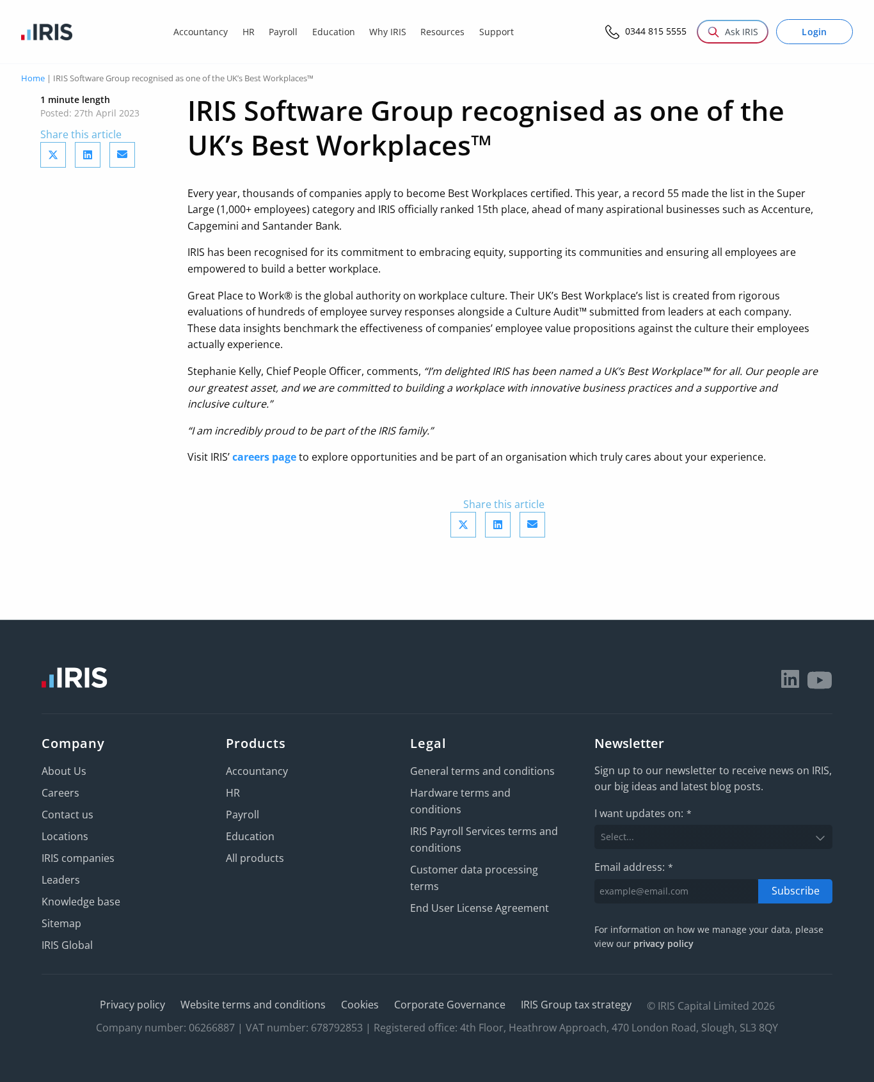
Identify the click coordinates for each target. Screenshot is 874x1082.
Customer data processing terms (474, 878)
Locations (65, 836)
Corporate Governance (449, 1005)
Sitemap (61, 923)
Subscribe (796, 891)
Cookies (360, 1005)
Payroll (242, 815)
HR (233, 793)
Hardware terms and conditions (460, 801)
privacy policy (663, 943)
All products (255, 858)
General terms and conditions (482, 771)
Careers (60, 793)
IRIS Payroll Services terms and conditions (484, 839)
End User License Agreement (479, 908)
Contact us (67, 815)
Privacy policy (132, 1005)
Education (250, 836)
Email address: (633, 867)
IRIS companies (78, 858)
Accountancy (257, 771)
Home (33, 78)
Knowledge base (81, 902)
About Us (64, 771)
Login (814, 32)
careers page (264, 457)
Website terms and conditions (253, 1005)
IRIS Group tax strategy (576, 1005)
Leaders (61, 880)
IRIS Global (67, 945)
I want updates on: (643, 813)
